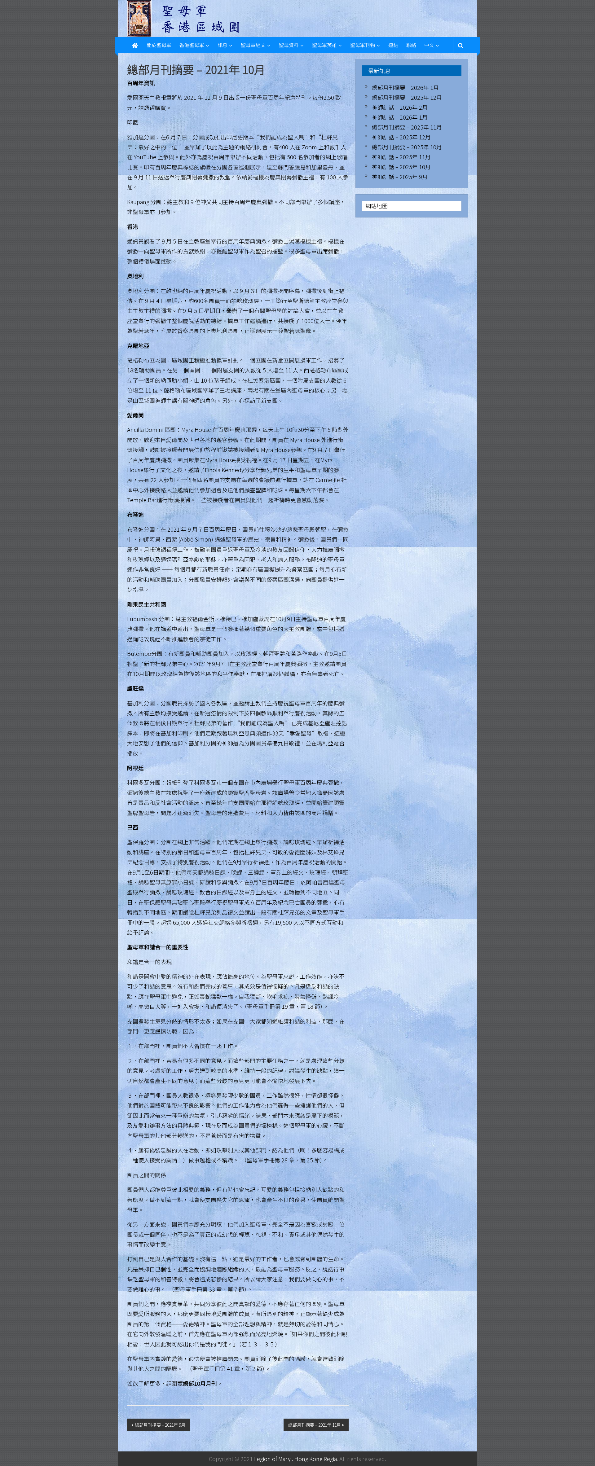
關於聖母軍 (159, 45)
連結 (393, 45)
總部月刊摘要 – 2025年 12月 (407, 97)
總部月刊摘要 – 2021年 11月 (314, 1425)
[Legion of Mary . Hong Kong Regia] (135, 45)
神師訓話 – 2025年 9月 (400, 177)
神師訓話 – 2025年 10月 (401, 167)
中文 (429, 45)
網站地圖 (376, 206)
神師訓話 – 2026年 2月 (400, 107)
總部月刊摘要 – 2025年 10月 (407, 147)
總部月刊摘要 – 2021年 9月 (160, 1425)
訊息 (222, 45)
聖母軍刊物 (362, 45)
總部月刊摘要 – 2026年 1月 (405, 87)
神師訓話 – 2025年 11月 (401, 157)
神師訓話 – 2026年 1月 (400, 117)
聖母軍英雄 (324, 45)
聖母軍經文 (253, 45)
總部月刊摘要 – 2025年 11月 (407, 127)
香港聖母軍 (191, 45)
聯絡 (411, 45)
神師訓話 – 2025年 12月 (401, 137)
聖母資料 (289, 45)
